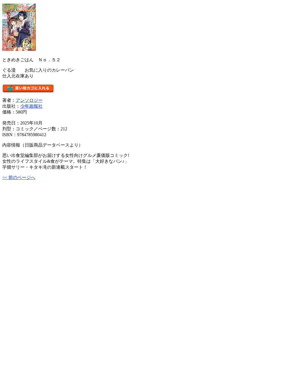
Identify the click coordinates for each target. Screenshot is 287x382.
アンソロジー (29, 100)
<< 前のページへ (18, 177)
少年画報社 (31, 106)
